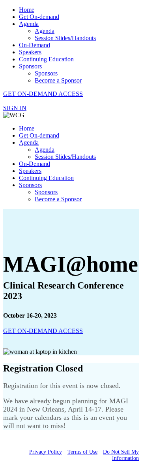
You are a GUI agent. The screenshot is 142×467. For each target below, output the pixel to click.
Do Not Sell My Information (121, 455)
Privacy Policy (45, 452)
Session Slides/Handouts (65, 38)
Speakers (30, 52)
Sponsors (30, 66)
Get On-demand (39, 16)
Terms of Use (82, 452)
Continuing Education (46, 59)
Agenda (29, 23)
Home (26, 9)
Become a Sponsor (58, 80)
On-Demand (34, 45)
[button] (43, 93)
